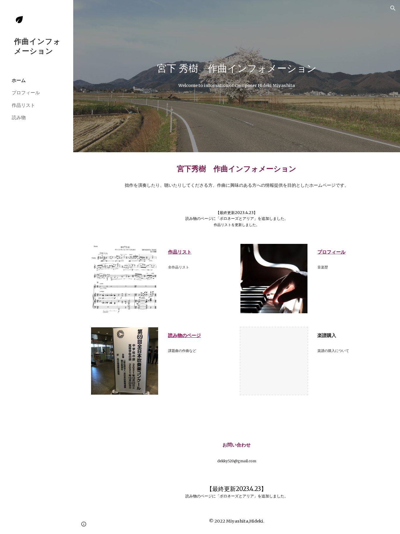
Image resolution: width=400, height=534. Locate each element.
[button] (393, 8)
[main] (236, 68)
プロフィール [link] (26, 92)
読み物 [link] (19, 117)
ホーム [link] (19, 80)
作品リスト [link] (23, 105)
